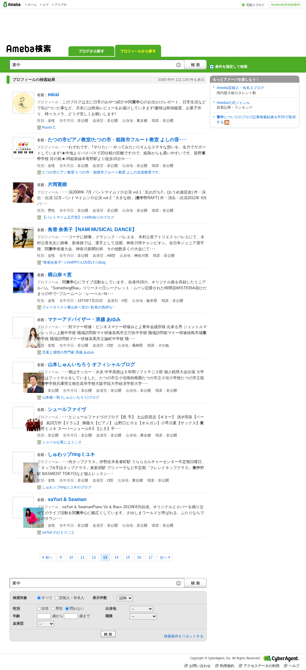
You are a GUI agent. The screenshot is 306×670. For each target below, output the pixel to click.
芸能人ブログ (255, 5)
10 (71, 557)
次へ (163, 557)
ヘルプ (294, 665)
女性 (45, 608)
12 (94, 557)
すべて (47, 598)
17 (151, 557)
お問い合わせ (200, 665)
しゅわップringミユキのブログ (66, 487)
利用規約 (227, 665)
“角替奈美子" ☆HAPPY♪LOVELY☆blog (73, 262)
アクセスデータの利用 (261, 665)
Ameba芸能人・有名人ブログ (240, 88)
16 (139, 557)
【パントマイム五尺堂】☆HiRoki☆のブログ (78, 217)
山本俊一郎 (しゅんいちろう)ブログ (70, 397)
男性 (59, 608)
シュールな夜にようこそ (62, 442)
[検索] (195, 65)
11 (82, 557)
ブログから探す (91, 51)
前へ (49, 557)
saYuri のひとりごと (58, 532)
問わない (77, 608)
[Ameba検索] (29, 50)
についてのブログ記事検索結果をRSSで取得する (256, 119)
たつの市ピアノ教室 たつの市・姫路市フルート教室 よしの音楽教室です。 (102, 172)
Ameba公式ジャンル (233, 103)
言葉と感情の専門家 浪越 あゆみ (68, 352)
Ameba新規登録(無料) (286, 4)
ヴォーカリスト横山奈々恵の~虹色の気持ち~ (78, 307)
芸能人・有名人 (71, 598)
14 (116, 557)
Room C (49, 127)
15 (128, 557)
